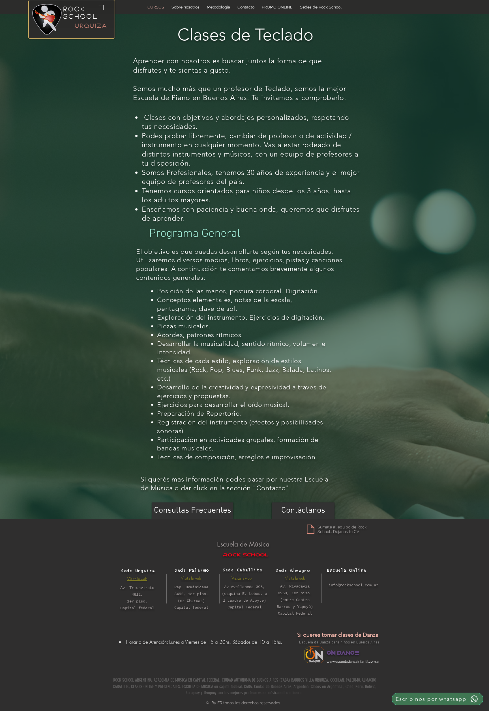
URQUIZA (91, 25)
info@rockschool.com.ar (353, 585)
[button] (320, 7)
